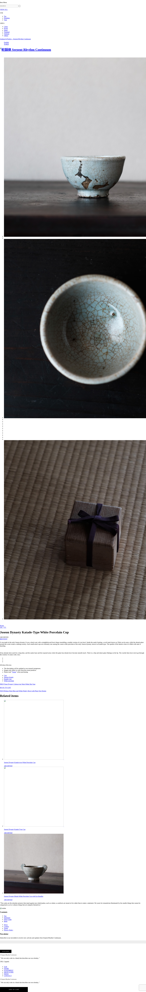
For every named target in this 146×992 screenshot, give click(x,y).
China (6, 26)
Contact (6, 926)
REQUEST (3, 639)
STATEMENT (8, 970)
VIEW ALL (4, 9)
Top (5, 916)
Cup (5, 675)
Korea (6, 28)
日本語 (6, 44)
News (6, 925)
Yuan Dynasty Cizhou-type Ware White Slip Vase (17, 684)
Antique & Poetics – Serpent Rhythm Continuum (15, 39)
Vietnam (6, 34)
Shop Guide (8, 919)
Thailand (7, 32)
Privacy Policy (8, 930)
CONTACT (8, 976)
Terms (14, 672)
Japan (6, 30)
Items (5, 921)
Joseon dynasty (9, 677)
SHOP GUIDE (9, 972)
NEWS (6, 974)
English (6, 42)
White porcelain (9, 681)
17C (4, 627)
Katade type (8, 679)
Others (6, 35)
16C (1, 627)
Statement (7, 918)
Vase (5, 20)
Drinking (7, 18)
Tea (5, 16)
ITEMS (6, 968)
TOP (5, 967)
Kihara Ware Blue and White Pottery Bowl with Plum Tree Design (23, 691)
